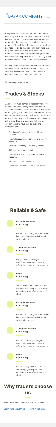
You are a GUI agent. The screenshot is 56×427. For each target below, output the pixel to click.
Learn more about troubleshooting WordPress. (24, 409)
